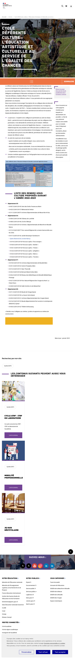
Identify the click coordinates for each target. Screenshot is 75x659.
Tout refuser (43, 652)
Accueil (4, 17)
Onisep (4, 614)
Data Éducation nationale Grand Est (13, 605)
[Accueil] (7, 5)
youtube (34, 565)
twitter (22, 565)
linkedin (46, 565)
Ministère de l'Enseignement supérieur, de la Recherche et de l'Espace (11, 587)
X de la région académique (10, 629)
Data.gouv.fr (30, 598)
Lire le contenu (13, 435)
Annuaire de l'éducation (57, 585)
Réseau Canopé (7, 617)
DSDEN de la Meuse (56, 591)
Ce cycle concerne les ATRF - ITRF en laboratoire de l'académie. (12, 426)
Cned (3, 611)
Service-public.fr (31, 588)
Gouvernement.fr (31, 585)
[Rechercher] (62, 6)
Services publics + (31, 591)
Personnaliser (26, 652)
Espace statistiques (56, 601)
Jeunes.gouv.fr (30, 601)
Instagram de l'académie (9, 633)
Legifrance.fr (30, 595)
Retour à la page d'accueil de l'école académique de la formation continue (61, 91)
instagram (40, 565)
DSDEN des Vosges (56, 598)
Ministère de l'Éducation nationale (12, 582)
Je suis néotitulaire (11, 529)
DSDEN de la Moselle (56, 595)
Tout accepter (60, 652)
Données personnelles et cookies (54, 643)
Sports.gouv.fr (30, 604)
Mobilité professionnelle (13, 476)
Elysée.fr (28, 582)
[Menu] (71, 6)
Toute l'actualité (55, 582)
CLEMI (4, 608)
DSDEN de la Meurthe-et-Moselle (60, 588)
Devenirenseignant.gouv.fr (10, 602)
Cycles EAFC (8, 366)
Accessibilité (66, 6)
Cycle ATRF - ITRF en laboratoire (13, 417)
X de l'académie (6, 626)
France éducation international (11, 593)
